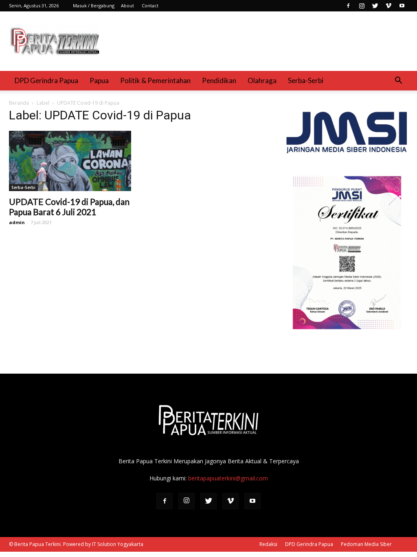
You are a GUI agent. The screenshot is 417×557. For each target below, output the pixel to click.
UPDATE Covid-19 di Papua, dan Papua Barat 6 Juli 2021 (69, 206)
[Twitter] (375, 5)
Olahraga (262, 80)
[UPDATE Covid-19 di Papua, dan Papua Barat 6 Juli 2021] (70, 161)
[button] (398, 80)
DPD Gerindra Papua (46, 80)
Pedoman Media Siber (366, 544)
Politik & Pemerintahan (155, 80)
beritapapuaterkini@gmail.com (228, 478)
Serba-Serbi (305, 80)
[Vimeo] (388, 5)
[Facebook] (348, 5)
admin (17, 222)
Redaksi (268, 544)
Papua (99, 80)
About (127, 5)
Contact (150, 5)
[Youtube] (402, 5)
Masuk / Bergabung (93, 5)
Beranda (19, 102)
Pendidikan (219, 80)
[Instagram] (362, 5)
